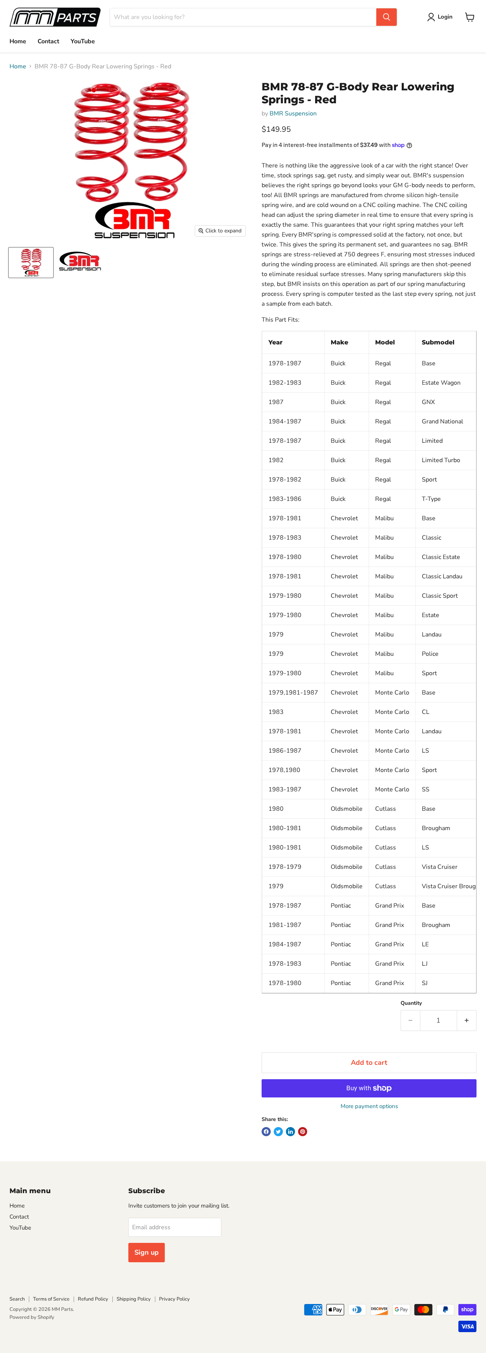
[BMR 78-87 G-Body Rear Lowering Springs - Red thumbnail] (31, 263)
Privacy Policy (174, 1299)
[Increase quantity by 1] (467, 1020)
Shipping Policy (134, 1299)
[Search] (386, 17)
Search (17, 1299)
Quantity (411, 1003)
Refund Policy (93, 1299)
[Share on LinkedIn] (290, 1131)
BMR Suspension (293, 113)
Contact (48, 41)
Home (17, 41)
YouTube (83, 41)
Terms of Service (51, 1299)
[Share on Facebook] (266, 1131)
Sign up (146, 1252)
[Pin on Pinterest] (302, 1131)
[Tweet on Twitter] (278, 1131)
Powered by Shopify (31, 1317)
